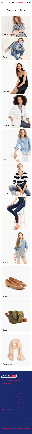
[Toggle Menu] (2, 2)
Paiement (3, 402)
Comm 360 (16, 429)
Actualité (19, 399)
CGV (2, 396)
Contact (18, 396)
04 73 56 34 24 (5, 385)
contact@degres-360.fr (6, 383)
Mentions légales (4, 393)
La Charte (19, 402)
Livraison (3, 399)
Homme (7, 425)
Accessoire (24, 425)
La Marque (19, 393)
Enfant (18, 425)
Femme (12, 425)
